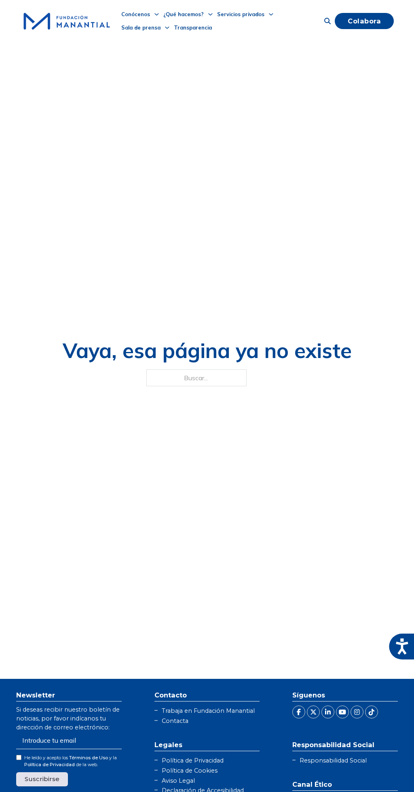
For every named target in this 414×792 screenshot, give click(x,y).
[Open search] (327, 21)
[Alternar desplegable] (156, 14)
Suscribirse (42, 779)
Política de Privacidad (49, 764)
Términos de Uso (88, 757)
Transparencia (193, 27)
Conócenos (135, 14)
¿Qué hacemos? (183, 14)
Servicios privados (240, 14)
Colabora (364, 21)
